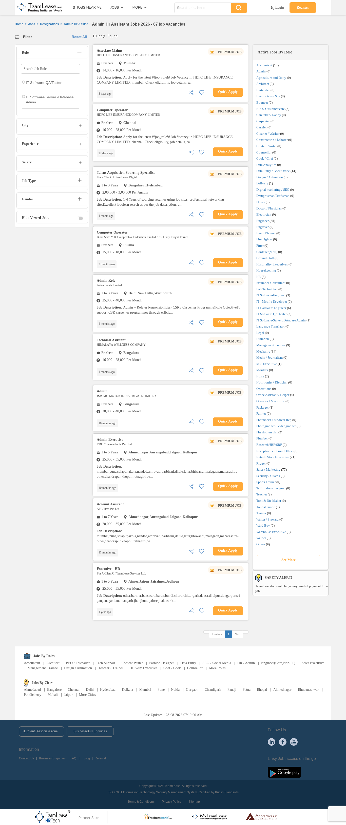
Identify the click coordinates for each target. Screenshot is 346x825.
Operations (263, 389)
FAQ (73, 758)
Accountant (264, 65)
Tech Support (105, 663)
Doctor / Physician (269, 208)
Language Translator (270, 326)
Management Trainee (270, 345)
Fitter (260, 245)
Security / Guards (268, 476)
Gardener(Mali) (266, 252)
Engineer (262, 221)
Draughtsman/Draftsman (273, 196)
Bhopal (262, 690)
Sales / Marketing (268, 469)
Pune (161, 690)
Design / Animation (269, 177)
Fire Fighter (264, 239)
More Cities (87, 695)
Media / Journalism (269, 357)
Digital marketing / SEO (272, 189)
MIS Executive (266, 364)
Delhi (90, 690)
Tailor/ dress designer (270, 488)
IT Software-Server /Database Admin (281, 320)
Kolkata (127, 690)
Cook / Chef (264, 158)
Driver (260, 202)
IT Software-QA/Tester (271, 314)
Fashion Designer (161, 663)
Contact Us (26, 758)
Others (260, 544)
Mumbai (145, 690)
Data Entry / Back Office (273, 171)
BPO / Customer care (270, 109)
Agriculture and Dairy (271, 78)
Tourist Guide (265, 507)
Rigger (261, 463)
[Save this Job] (201, 92)
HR (258, 277)
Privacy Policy (171, 801)
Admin (261, 71)
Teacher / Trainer (110, 668)
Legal (260, 333)
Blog (87, 758)
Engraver (262, 227)
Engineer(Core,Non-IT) (278, 663)
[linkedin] (271, 742)
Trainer (261, 513)
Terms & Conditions (141, 801)
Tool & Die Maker (269, 501)
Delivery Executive (143, 668)
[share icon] (191, 92)
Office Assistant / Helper (272, 395)
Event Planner (266, 233)
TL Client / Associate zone (40, 731)
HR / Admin (246, 663)
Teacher (261, 494)
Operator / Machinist (270, 401)
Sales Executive (313, 663)
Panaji (231, 690)
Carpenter (263, 121)
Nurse (260, 376)
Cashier (261, 127)
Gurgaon (192, 690)
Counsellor (264, 152)
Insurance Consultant (270, 283)
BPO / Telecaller (78, 663)
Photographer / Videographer (276, 426)
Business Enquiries (52, 758)
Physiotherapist (267, 432)
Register (303, 7)
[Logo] (38, 7)
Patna (247, 690)
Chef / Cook (172, 668)
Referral (100, 758)
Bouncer (262, 102)
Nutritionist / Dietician (271, 382)
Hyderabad (108, 690)
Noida (175, 690)
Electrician (263, 214)
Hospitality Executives (272, 264)
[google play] (284, 772)
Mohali (53, 695)
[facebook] (282, 742)
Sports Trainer (266, 482)
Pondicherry (32, 695)
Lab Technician (267, 289)
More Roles (217, 668)
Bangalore (54, 690)
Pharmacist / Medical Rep (274, 420)
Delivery (262, 183)
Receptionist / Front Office (274, 451)
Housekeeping (266, 270)
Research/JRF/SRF (269, 445)
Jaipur (68, 695)
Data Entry (188, 663)
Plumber (262, 438)
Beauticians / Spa (268, 96)
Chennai (74, 690)
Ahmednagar (282, 690)
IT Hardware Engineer (271, 308)
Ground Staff (265, 258)
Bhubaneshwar (308, 690)
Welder (261, 538)
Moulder (262, 370)
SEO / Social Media (216, 663)
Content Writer (266, 146)
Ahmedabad (32, 690)
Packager (262, 407)
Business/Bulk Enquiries (90, 731)
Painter (261, 413)
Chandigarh (213, 690)
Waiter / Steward (267, 519)
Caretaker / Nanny (268, 115)
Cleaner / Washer (267, 134)
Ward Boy (263, 525)
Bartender (263, 90)
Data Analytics (266, 165)
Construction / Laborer (271, 140)
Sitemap (194, 801)
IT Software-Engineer (270, 295)
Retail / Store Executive (272, 457)
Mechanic (263, 351)
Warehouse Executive (271, 532)
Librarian (262, 339)
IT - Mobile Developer (271, 301)
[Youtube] (294, 742)
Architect (262, 84)
